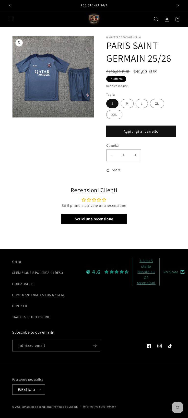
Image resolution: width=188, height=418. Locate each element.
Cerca (16, 261)
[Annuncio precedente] (9, 5)
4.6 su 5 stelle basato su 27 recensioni (146, 271)
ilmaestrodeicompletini (37, 406)
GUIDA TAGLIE (23, 284)
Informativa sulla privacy (99, 406)
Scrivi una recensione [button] (94, 218)
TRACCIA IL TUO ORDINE (31, 317)
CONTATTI (19, 306)
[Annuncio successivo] (178, 5)
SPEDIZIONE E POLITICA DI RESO (37, 272)
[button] (10, 19)
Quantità (112, 145)
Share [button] (116, 170)
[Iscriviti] (94, 345)
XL (157, 103)
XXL (114, 114)
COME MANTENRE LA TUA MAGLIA (38, 295)
